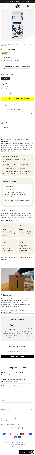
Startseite (4, 44)
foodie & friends (10, 442)
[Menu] (2, 6)
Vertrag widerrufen (26, 452)
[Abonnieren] (33, 415)
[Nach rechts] (31, 39)
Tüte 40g (6, 79)
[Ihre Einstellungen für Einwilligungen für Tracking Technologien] (32, 452)
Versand (8, 88)
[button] (28, 6)
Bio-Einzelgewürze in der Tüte (17, 44)
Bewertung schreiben (17, 356)
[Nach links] (27, 39)
